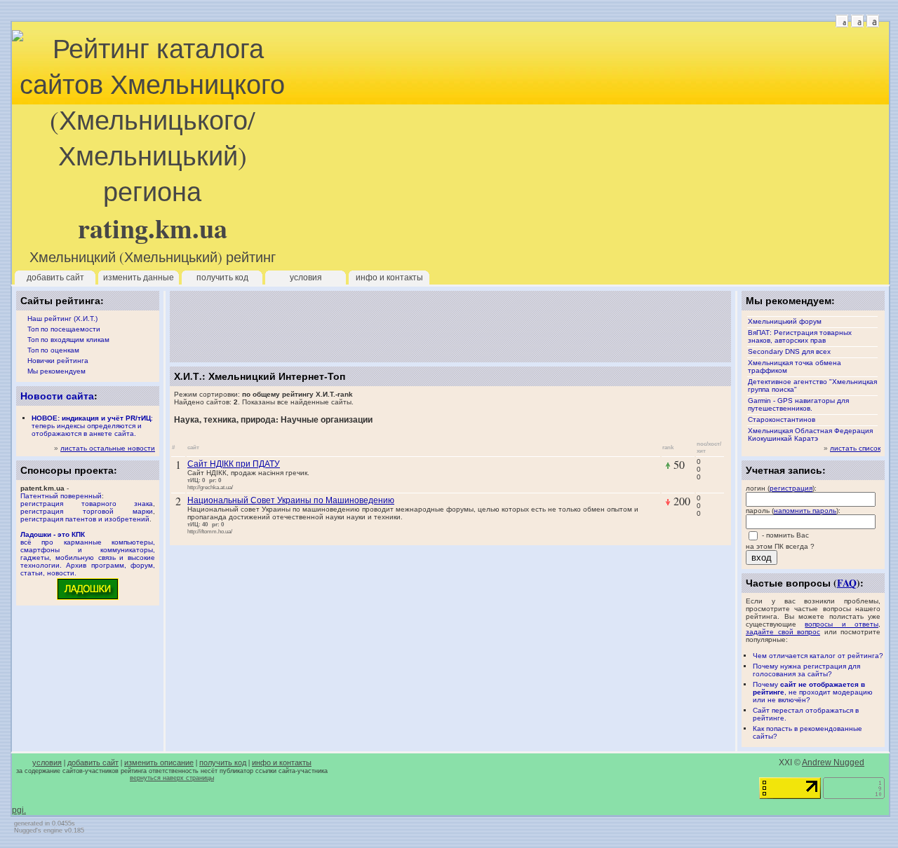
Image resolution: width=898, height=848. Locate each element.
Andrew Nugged (833, 762)
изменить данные (138, 277)
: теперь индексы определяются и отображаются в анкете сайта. (92, 425)
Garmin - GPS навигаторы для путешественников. (798, 404)
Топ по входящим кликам (68, 339)
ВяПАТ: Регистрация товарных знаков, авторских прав (800, 336)
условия (306, 277)
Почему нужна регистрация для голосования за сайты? (806, 670)
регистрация (791, 488)
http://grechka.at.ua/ (210, 487)
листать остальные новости (107, 448)
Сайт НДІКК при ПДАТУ (233, 463)
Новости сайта (57, 395)
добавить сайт (55, 277)
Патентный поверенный (61, 496)
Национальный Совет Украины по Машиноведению (290, 499)
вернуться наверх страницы (172, 777)
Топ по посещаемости (63, 329)
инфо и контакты (389, 277)
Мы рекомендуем (56, 371)
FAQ (847, 582)
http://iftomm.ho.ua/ (209, 531)
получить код (222, 277)
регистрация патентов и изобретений (84, 519)
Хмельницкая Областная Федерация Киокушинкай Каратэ (810, 434)
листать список (855, 448)
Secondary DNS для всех (789, 351)
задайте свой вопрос (783, 632)
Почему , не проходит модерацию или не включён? (813, 692)
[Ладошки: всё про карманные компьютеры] (88, 599)
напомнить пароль (805, 510)
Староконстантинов (781, 419)
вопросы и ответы (841, 624)
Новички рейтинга (57, 360)
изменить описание (159, 762)
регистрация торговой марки (86, 511)
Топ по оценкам (53, 350)
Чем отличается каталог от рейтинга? (818, 655)
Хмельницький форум (785, 321)
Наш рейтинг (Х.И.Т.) (62, 318)
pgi (18, 810)
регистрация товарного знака (86, 503)
